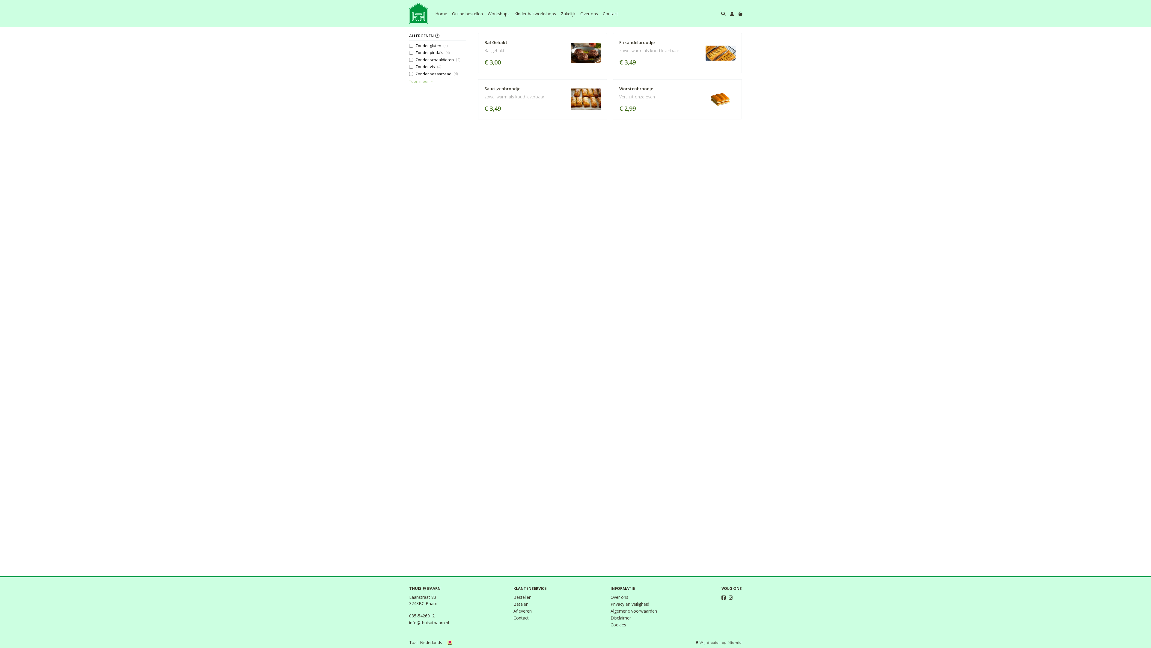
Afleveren (522, 611)
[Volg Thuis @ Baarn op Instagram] (731, 597)
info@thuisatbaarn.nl (429, 623)
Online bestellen (467, 13)
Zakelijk (568, 13)
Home (441, 13)
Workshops (499, 13)
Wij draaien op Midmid (720, 643)
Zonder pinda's (432, 52)
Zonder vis (428, 66)
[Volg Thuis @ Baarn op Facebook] (723, 597)
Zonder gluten (431, 45)
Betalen (520, 604)
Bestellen (522, 597)
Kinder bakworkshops (535, 13)
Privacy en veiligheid (630, 604)
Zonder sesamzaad (436, 73)
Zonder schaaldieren (437, 59)
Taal (413, 642)
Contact (610, 13)
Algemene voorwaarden (634, 611)
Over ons (589, 13)
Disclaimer (621, 618)
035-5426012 (422, 616)
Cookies (618, 625)
